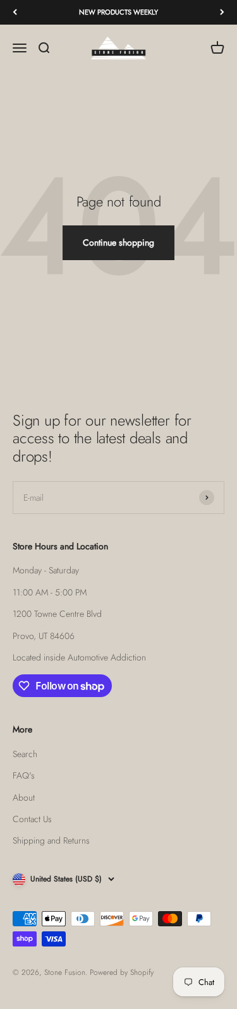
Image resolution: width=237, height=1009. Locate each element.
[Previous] (15, 12)
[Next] (222, 12)
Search (25, 754)
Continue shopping (118, 242)
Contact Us (32, 819)
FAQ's (24, 775)
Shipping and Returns (51, 840)
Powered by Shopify (122, 972)
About (24, 797)
